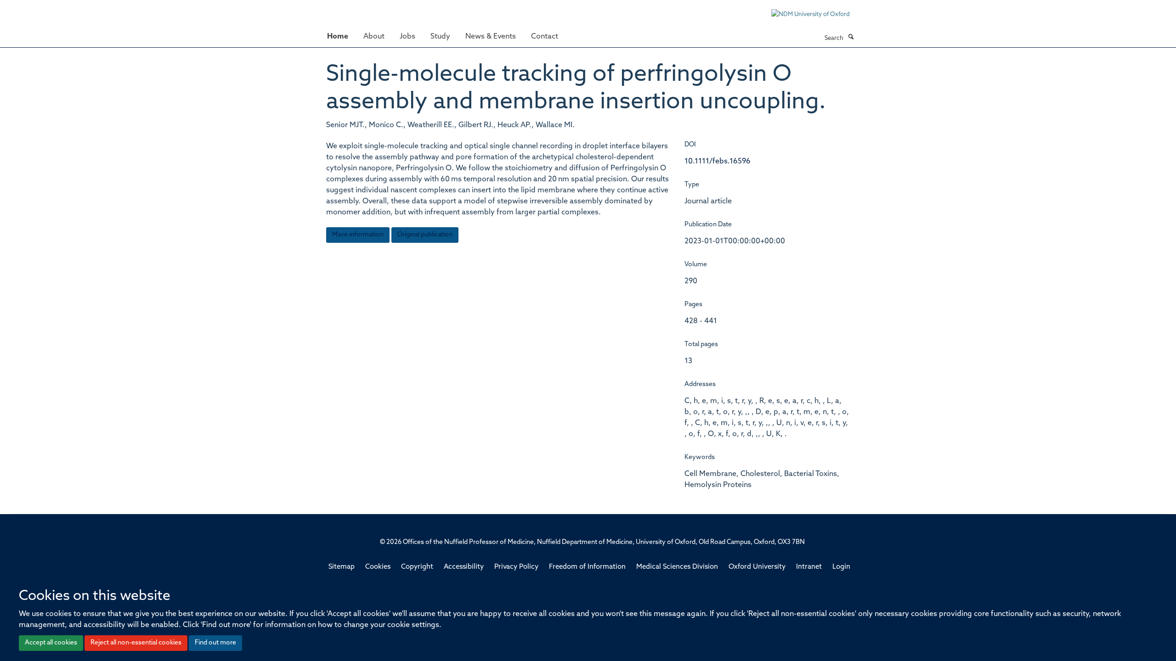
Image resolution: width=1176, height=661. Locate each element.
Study (440, 36)
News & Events (490, 36)
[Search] (851, 38)
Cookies (377, 567)
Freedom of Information (587, 567)
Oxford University (757, 567)
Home (337, 36)
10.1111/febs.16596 (717, 161)
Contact (544, 36)
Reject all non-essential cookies (135, 642)
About (373, 36)
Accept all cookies (51, 642)
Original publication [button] (424, 234)
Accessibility (464, 567)
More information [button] (358, 234)
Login (841, 567)
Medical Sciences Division (677, 567)
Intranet (809, 567)
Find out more (215, 642)
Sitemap (341, 567)
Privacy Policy (516, 567)
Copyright (417, 567)
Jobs (407, 36)
